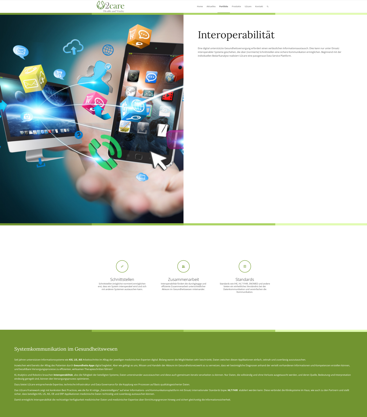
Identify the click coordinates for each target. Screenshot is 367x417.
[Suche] (267, 6)
